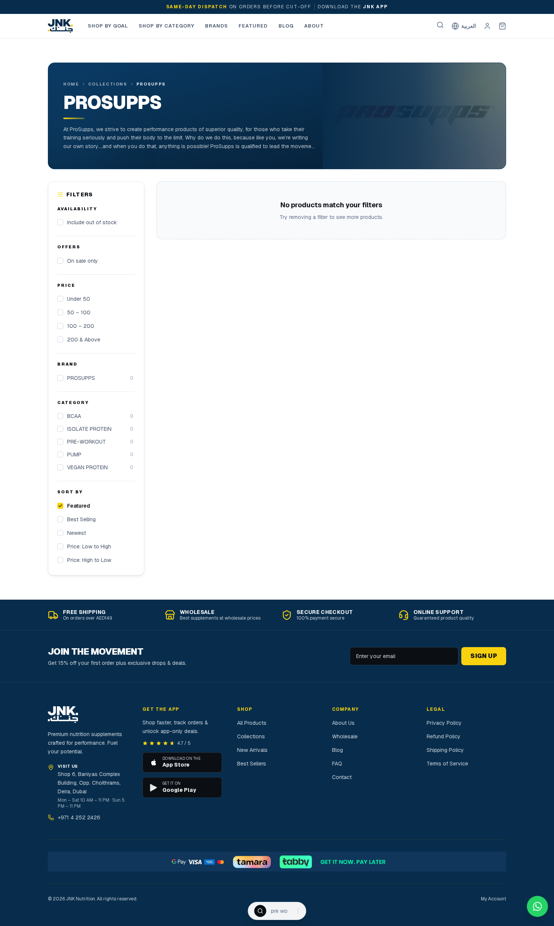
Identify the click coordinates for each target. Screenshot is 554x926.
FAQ (337, 763)
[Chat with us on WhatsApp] (537, 906)
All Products (251, 722)
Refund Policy (444, 736)
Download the (338, 7)
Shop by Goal (108, 26)
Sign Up (483, 656)
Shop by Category (166, 26)
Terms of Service (447, 763)
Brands (216, 26)
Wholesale (345, 736)
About (314, 26)
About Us (343, 722)
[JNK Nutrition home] (60, 26)
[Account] (487, 26)
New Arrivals (252, 750)
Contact (342, 777)
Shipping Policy (445, 750)
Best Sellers (251, 763)
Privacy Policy (444, 722)
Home (71, 84)
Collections (107, 84)
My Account (493, 899)
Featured (253, 26)
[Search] (440, 25)
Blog (286, 26)
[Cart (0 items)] (502, 26)
